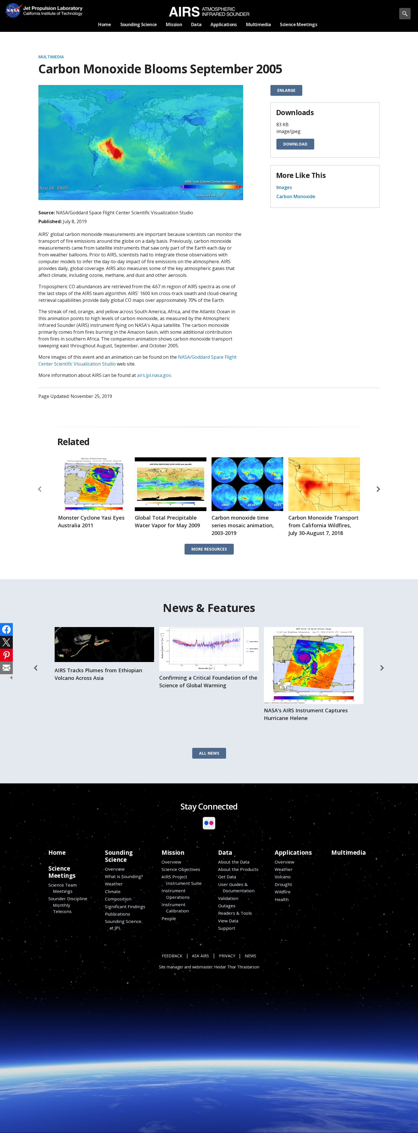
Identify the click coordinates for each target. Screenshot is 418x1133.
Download (295, 144)
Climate (113, 891)
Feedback (172, 955)
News (250, 955)
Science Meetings (62, 871)
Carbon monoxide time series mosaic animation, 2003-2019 (243, 525)
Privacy (227, 955)
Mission (173, 852)
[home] (209, 12)
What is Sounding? (124, 876)
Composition (118, 899)
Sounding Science (119, 856)
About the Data (233, 862)
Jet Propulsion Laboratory (50, 6)
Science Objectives (181, 869)
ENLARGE (286, 90)
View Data (228, 921)
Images (284, 187)
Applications (293, 852)
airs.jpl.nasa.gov (154, 375)
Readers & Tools (235, 913)
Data (225, 852)
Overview (115, 869)
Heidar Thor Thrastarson (236, 967)
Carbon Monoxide (295, 196)
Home (56, 852)
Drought (283, 884)
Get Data (227, 876)
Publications (117, 914)
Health (282, 899)
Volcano (283, 876)
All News (209, 753)
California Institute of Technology (50, 14)
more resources (209, 549)
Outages (226, 905)
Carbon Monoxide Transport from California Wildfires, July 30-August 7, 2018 (323, 525)
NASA (13, 10)
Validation (228, 898)
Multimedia (51, 56)
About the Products (238, 869)
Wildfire (283, 892)
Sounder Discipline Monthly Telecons (67, 905)
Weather (114, 884)
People (169, 918)
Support (226, 928)
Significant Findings (125, 906)
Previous (40, 489)
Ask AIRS (200, 955)
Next (378, 489)
